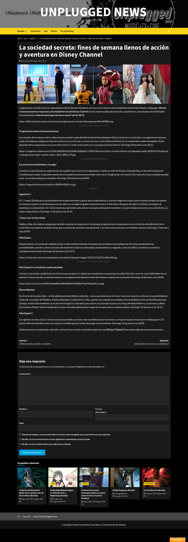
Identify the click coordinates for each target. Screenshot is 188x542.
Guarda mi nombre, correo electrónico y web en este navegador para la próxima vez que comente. (66, 434)
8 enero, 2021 (37, 61)
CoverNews (107, 524)
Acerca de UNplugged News (45, 516)
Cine (46, 31)
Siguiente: (151, 342)
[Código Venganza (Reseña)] (125, 477)
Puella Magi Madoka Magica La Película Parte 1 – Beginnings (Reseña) (61, 493)
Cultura (85, 484)
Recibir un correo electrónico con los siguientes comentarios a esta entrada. (56, 439)
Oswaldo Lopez (57, 499)
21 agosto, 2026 (38, 499)
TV (18, 516)
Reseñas (21, 31)
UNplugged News (93, 12)
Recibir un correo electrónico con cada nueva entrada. (46, 444)
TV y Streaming (67, 31)
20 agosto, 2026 (100, 502)
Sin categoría (149, 484)
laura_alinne (25, 61)
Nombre (23, 409)
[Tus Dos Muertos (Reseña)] (156, 477)
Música (54, 31)
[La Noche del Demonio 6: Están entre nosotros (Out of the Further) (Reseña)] (31, 477)
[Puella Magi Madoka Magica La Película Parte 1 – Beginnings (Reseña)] (63, 477)
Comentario (25, 374)
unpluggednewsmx (120, 494)
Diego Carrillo (25, 499)
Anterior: (35, 342)
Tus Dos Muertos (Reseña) (154, 490)
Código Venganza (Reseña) (123, 490)
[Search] (169, 31)
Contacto (26, 516)
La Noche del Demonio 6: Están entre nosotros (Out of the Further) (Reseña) (31, 493)
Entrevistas (36, 31)
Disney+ (154, 107)
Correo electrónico (101, 410)
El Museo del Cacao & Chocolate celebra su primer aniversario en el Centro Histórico (93, 494)
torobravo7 (149, 494)
